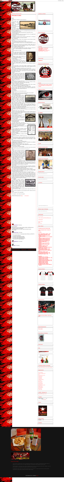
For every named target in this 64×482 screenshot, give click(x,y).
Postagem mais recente (16, 249)
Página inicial (24, 249)
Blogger (37, 475)
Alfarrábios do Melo (16, 15)
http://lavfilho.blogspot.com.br (42, 393)
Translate (45, 399)
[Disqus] (23, 210)
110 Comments (27, 195)
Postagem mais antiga (31, 249)
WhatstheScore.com (45, 173)
